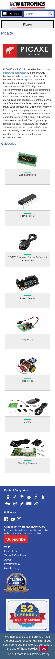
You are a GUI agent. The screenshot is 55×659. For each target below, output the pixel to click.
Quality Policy (12, 568)
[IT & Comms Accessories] (14, 504)
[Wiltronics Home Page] (27, 4)
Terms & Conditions (15, 555)
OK (44, 648)
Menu (14, 14)
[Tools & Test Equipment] (28, 504)
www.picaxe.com (29, 79)
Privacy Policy (12, 564)
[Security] (7, 504)
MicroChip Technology (15, 72)
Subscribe (16, 539)
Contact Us (10, 551)
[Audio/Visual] (21, 504)
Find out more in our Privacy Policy (27, 654)
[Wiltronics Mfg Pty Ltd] (35, 504)
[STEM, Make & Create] (28, 497)
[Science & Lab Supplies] (43, 497)
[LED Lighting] (21, 497)
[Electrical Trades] (35, 497)
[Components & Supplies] (14, 497)
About (7, 559)
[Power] (7, 497)
